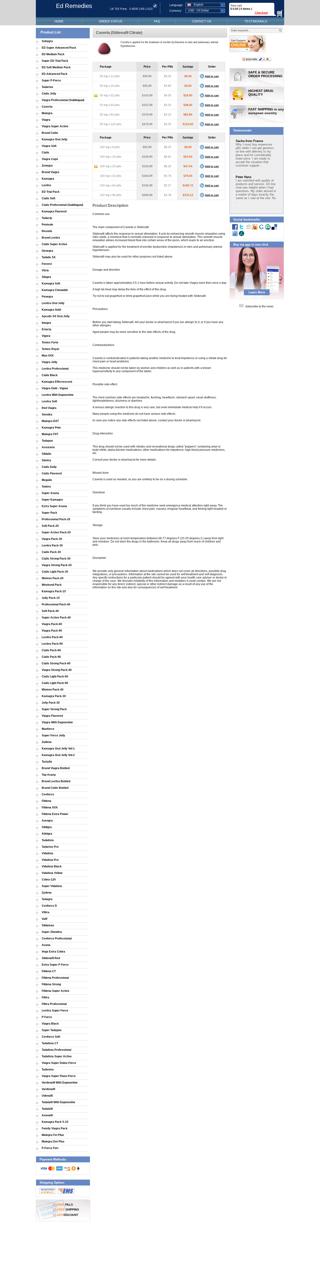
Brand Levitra (51, 237)
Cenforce (48, 794)
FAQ (157, 21)
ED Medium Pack (53, 54)
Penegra (47, 296)
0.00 (235, 9)
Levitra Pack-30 (52, 545)
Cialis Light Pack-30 (55, 571)
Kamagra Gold (51, 309)
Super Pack (49, 512)
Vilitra (45, 912)
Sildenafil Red (51, 958)
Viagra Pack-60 (52, 624)
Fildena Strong (51, 984)
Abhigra (47, 833)
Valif (44, 918)
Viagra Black (50, 1023)
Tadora (46, 486)
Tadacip (47, 218)
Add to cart (212, 76)
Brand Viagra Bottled (56, 768)
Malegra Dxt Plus (53, 1141)
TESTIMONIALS (256, 21)
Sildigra (47, 827)
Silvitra (46, 460)
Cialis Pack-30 (51, 552)
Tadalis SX (49, 257)
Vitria (45, 270)
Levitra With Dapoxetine (58, 394)
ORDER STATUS (110, 21)
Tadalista (48, 840)
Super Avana (50, 493)
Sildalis (46, 453)
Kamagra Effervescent (57, 381)
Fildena (46, 801)
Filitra (45, 997)
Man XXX (48, 355)
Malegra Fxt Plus (53, 1135)
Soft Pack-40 (50, 611)
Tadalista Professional (56, 1049)
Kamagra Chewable (55, 290)
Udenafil (47, 1095)
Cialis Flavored (52, 473)
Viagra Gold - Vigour (55, 388)
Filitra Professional (54, 1004)
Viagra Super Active (55, 126)
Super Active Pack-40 (56, 617)
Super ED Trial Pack (55, 60)
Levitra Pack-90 (52, 643)
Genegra (47, 250)
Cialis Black (50, 375)
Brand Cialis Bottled (55, 787)
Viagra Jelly (49, 362)
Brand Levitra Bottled (56, 781)
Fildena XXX (50, 807)
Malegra (47, 113)
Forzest (47, 263)
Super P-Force (51, 80)
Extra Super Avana (54, 506)
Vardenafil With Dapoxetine (60, 1082)
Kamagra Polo (51, 427)
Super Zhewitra (52, 932)
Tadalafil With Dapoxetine (58, 1102)
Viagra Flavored (52, 715)
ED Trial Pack (51, 191)
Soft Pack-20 (50, 525)
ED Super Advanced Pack (59, 47)
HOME (59, 21)
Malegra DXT (50, 421)
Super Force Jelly (53, 735)
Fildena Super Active (55, 991)
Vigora (46, 336)
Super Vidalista (52, 886)
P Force (47, 1017)
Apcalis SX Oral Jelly (56, 316)
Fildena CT (49, 971)
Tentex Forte (50, 342)
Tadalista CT (50, 1043)
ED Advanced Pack (54, 74)
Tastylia (47, 761)
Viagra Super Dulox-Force (59, 1063)
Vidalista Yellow (52, 873)
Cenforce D (49, 905)
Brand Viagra (50, 172)
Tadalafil (47, 1108)
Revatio (47, 231)
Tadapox (47, 440)
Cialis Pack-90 (51, 656)
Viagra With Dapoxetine (57, 722)
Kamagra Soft (51, 283)
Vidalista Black (52, 866)
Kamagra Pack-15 (54, 591)
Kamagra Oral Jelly (54, 139)
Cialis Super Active (54, 244)
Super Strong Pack (54, 709)
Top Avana (49, 774)
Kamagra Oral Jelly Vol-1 (58, 748)
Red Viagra (49, 408)
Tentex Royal (50, 349)
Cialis (45, 152)
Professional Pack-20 (56, 519)
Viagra (46, 119)
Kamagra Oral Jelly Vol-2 (58, 755)
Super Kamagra (52, 499)
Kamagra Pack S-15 (55, 1122)
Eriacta (46, 329)
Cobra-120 (49, 879)
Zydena (47, 892)
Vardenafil (48, 1089)
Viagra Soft (49, 146)
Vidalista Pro (50, 860)
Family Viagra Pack (54, 1128)
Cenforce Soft (51, 1036)
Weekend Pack (52, 584)
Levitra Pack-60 (52, 637)
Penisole (47, 224)
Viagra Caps (50, 159)
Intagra (46, 322)
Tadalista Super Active (57, 1056)
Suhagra (47, 41)
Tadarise (47, 87)
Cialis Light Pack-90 (55, 683)
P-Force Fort (50, 1148)
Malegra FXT (50, 434)
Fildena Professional (55, 977)
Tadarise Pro (50, 846)
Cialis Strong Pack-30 (56, 558)
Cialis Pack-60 (51, 650)
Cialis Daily (49, 467)
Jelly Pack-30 (51, 702)
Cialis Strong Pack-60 (56, 663)
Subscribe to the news (259, 306)
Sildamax (48, 925)
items (246, 9)
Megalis (47, 480)
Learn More (257, 292)
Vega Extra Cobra (53, 951)
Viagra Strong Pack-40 (57, 670)
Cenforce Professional (57, 938)
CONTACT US (201, 21)
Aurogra (47, 820)
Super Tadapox (52, 1030)
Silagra (46, 277)
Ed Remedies (74, 5)
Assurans (48, 447)
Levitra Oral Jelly (53, 303)
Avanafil (47, 1115)
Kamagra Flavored (54, 211)
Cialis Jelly (49, 93)
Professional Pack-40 (56, 604)
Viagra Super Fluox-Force (59, 1076)
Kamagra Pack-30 (54, 696)
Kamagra (48, 178)
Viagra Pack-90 (52, 630)
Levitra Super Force (55, 1010)
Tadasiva (48, 1069)
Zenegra (47, 165)
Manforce (48, 729)
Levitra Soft (49, 401)
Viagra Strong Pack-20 (57, 565)
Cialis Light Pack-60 (55, 676)
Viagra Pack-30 (52, 539)
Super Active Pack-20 (56, 532)
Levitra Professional (55, 368)
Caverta (47, 106)
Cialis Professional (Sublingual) (62, 205)
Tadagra (47, 899)
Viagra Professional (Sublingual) (63, 100)
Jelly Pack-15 (51, 598)
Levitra (46, 185)
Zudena (47, 742)
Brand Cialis (50, 133)
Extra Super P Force (55, 964)
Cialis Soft (48, 198)
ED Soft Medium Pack (56, 67)
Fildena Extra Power (55, 814)
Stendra (47, 414)
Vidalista (47, 853)
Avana (46, 945)
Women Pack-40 (52, 689)
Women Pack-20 (52, 578)
